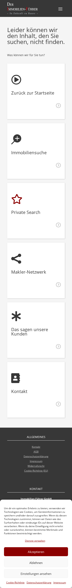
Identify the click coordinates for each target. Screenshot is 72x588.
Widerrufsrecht (36, 466)
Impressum (59, 582)
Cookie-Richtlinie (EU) (36, 470)
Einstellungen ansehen (36, 574)
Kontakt (36, 447)
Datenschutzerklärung (39, 582)
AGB (36, 451)
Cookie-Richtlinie (15, 582)
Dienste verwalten (35, 540)
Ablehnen (36, 563)
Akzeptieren (36, 552)
